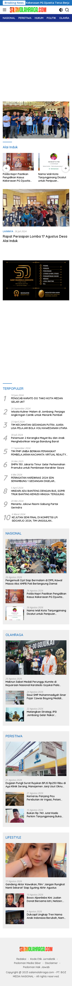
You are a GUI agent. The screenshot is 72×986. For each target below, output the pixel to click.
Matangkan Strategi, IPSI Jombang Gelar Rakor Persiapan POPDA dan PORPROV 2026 (42, 713)
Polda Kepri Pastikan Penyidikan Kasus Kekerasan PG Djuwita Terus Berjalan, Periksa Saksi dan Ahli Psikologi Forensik (17, 177)
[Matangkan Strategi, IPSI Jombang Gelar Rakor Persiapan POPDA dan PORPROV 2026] (15, 714)
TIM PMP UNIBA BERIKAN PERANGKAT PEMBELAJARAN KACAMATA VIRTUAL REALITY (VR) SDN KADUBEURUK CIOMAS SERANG (38, 453)
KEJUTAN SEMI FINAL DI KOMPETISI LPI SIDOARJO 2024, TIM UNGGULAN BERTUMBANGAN (35, 519)
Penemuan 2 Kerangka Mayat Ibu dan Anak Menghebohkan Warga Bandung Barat (38, 439)
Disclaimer (51, 963)
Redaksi (21, 959)
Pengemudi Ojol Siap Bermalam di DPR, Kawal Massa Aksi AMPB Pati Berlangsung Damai (34, 582)
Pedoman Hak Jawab (36, 967)
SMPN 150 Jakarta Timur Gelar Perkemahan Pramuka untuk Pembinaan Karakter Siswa (38, 466)
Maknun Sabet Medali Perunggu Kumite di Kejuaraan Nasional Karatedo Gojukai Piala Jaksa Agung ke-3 (32, 683)
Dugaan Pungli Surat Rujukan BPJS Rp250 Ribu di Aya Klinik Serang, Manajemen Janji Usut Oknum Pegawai (36, 784)
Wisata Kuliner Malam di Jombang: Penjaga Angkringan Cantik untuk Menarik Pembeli (38, 413)
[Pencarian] (67, 10)
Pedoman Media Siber (27, 963)
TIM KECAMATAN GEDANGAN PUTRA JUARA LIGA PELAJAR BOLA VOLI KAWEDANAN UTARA (39, 426)
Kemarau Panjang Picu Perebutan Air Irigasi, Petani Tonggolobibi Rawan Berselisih (45, 798)
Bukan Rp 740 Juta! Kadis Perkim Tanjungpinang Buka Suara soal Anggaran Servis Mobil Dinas (44, 814)
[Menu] (5, 10)
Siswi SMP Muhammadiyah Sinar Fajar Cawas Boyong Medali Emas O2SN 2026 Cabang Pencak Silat (46, 696)
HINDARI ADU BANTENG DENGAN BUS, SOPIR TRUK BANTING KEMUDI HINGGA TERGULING (38, 492)
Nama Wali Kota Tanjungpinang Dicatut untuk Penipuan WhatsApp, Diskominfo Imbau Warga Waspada (53, 177)
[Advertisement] (36, 60)
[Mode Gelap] (61, 10)
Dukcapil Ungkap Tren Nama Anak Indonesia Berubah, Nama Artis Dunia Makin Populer (46, 916)
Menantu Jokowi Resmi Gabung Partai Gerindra (34, 505)
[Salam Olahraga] (28, 10)
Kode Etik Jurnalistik (42, 959)
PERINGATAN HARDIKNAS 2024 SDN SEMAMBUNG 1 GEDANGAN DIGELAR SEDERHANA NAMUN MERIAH (32, 479)
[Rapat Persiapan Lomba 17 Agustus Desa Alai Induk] (36, 208)
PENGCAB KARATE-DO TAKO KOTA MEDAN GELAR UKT (37, 400)
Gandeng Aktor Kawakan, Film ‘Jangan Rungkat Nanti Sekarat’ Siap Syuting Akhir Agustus (35, 886)
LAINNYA (8, 231)
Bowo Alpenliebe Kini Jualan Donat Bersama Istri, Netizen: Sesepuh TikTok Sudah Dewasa (46, 899)
